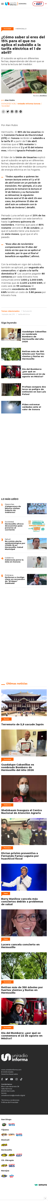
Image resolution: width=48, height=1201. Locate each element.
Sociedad (7, 29)
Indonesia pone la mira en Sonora (14, 561)
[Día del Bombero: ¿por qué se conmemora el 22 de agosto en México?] (11, 371)
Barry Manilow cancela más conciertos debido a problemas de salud (22, 901)
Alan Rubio (10, 100)
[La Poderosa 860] (12, 1135)
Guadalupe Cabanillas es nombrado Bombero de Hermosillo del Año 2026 (34, 336)
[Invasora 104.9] (4, 1144)
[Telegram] (20, 111)
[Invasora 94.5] (4, 1134)
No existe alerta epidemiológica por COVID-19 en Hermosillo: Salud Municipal (15, 545)
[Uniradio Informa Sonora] (15, 3)
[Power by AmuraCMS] (40, 1185)
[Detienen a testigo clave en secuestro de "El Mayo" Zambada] (37, 579)
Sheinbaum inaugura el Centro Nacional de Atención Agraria (21, 811)
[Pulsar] (12, 1124)
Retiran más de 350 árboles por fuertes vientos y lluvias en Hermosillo (33, 355)
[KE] (4, 1176)
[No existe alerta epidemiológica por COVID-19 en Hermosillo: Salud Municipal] (37, 544)
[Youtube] (11, 1079)
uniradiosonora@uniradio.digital (13, 1095)
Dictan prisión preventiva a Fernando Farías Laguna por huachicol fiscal (20, 856)
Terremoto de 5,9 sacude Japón (22, 724)
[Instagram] (17, 1079)
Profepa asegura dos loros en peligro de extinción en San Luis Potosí (34, 390)
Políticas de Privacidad (9, 1102)
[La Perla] (12, 1176)
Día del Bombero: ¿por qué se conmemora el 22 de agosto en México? (33, 373)
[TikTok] (21, 1079)
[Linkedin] (16, 111)
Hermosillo (20, 29)
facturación (27, 311)
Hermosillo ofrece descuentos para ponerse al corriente (14, 527)
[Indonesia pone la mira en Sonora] (37, 562)
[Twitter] (8, 111)
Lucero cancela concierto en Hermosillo (20, 946)
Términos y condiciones (10, 1100)
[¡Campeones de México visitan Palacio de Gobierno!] (37, 508)
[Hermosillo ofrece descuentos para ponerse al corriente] (37, 526)
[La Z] (19, 1155)
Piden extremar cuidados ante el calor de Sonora (31, 407)
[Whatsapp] (3, 111)
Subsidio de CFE (8, 314)
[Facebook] (12, 111)
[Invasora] (4, 1124)
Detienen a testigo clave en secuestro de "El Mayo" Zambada (15, 580)
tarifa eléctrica (24, 314)
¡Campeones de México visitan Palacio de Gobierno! (13, 509)
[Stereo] (4, 1155)
